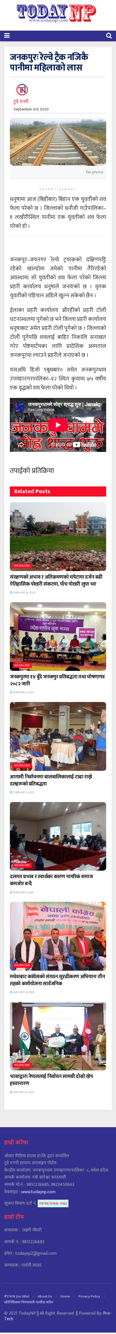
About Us (45, 1296)
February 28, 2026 (23, 592)
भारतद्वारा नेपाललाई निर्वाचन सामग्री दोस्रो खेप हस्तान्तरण (51, 1080)
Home (65, 1296)
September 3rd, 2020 (31, 109)
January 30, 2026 (23, 992)
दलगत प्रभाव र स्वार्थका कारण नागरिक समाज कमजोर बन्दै (51, 880)
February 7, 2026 (23, 692)
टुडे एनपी (21, 102)
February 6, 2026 (23, 792)
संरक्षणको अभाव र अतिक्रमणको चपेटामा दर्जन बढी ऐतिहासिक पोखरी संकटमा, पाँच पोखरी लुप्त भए (56, 580)
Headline (22, 565)
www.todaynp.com (38, 1192)
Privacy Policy (89, 1296)
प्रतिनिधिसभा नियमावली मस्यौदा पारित (28, 1302)
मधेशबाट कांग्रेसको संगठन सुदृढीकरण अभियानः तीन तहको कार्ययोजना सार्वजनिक (57, 980)
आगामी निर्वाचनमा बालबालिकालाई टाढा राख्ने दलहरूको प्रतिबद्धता (51, 780)
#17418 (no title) (16, 1296)
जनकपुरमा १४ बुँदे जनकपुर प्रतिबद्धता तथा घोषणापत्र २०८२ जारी (57, 680)
